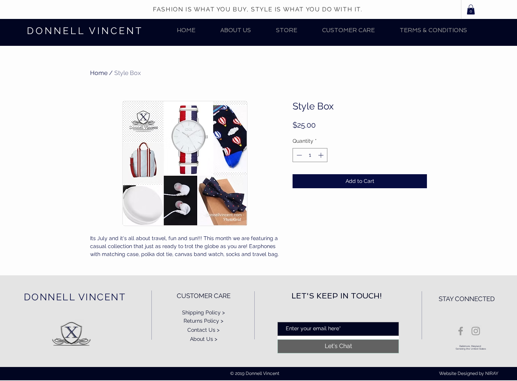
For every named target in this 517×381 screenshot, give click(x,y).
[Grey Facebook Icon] (460, 331)
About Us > (203, 339)
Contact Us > (203, 330)
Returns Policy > (203, 321)
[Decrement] (298, 155)
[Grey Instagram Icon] (475, 331)
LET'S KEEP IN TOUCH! (336, 295)
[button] (286, 30)
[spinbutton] (310, 155)
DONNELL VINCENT (85, 30)
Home (98, 73)
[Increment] (321, 155)
